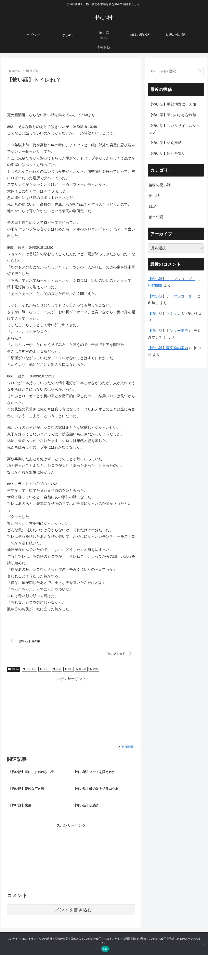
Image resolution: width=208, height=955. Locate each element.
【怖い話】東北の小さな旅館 (172, 115)
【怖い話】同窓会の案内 (168, 348)
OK (105, 949)
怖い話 (15, 669)
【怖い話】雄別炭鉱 (165, 143)
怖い (70, 669)
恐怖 (95, 669)
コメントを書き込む (71, 909)
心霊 (58, 669)
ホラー (46, 669)
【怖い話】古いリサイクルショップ (174, 129)
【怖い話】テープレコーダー (171, 279)
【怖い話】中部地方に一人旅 (172, 104)
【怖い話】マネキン (164, 314)
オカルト (31, 669)
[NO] (203, 944)
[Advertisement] (71, 96)
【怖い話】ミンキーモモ (168, 331)
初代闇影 (155, 285)
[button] (199, 71)
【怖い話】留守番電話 (167, 154)
